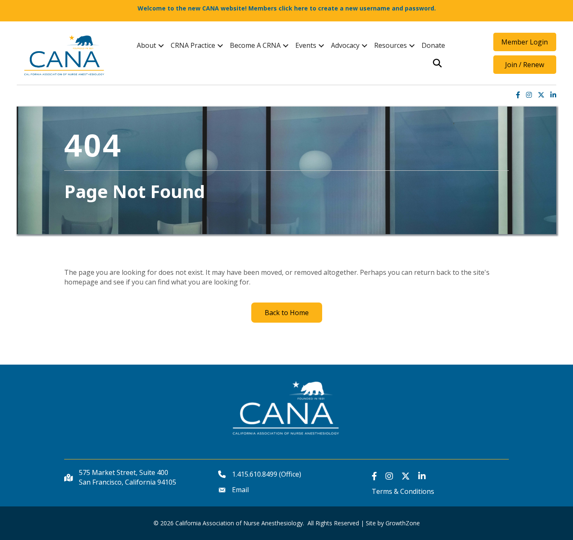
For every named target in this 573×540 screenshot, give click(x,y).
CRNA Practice (193, 45)
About (146, 45)
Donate (433, 45)
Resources (390, 45)
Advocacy (345, 45)
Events (305, 45)
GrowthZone (402, 523)
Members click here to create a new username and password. (342, 8)
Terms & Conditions (403, 491)
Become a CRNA (255, 45)
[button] (524, 42)
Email (240, 489)
